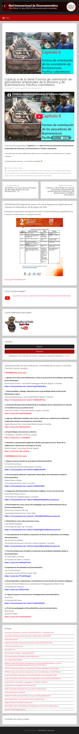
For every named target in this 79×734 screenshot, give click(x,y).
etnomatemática (10, 173)
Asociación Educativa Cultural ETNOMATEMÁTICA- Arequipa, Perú (29, 633)
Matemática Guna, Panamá (15, 692)
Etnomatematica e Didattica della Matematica (22, 656)
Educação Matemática (15, 171)
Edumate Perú (10, 650)
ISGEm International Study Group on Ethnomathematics (25, 689)
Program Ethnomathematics (23, 176)
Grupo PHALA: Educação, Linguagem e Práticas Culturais (26, 682)
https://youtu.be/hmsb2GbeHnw (18, 617)
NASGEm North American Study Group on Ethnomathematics (28, 696)
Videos (20, 168)
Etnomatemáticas (22, 173)
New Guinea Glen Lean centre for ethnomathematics (25, 699)
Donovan (51, 730)
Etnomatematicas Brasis (14, 660)
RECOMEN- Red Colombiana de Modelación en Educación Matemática (31, 706)
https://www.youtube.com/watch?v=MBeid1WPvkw (25, 400)
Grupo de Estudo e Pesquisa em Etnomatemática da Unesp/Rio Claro (31, 675)
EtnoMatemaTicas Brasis (37, 173)
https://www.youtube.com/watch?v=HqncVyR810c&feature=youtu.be (32, 546)
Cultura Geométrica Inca (14, 646)
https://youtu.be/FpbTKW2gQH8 (18, 413)
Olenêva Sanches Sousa (33, 88)
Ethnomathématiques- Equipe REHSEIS (19, 653)
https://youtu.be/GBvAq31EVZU (17, 427)
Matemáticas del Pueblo (53, 173)
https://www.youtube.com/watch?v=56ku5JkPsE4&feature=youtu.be (32, 500)
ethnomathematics (45, 171)
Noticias (10, 168)
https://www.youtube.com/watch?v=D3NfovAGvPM (25, 470)
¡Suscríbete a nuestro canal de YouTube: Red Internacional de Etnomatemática (41, 296)
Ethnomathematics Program (61, 171)
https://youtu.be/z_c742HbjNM (17, 438)
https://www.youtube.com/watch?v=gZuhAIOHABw (25, 386)
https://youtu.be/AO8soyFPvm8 (18, 562)
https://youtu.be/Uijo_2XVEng (17, 451)
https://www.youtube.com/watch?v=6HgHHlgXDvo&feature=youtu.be (32, 530)
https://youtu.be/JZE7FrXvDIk (17, 590)
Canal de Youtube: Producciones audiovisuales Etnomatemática (29, 643)
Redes (15, 168)
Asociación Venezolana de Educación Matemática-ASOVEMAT (28, 636)
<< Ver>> (67, 356)
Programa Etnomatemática (42, 176)
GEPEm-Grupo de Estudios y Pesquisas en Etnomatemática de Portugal (32, 668)
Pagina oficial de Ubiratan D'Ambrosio (19, 703)
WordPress (42, 730)
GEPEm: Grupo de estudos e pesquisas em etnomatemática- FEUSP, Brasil (33, 672)
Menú (8, 18)
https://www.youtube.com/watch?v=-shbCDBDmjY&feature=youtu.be (32, 516)
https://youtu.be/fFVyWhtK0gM (18, 576)
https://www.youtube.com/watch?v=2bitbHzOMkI (24, 486)
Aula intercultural (11, 639)
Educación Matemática (30, 171)
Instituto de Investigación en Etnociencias (20, 685)
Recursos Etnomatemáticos (15, 709)
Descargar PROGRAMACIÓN (15, 280)
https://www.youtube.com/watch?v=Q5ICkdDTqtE (25, 603)
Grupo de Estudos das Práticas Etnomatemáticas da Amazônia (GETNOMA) (33, 679)
